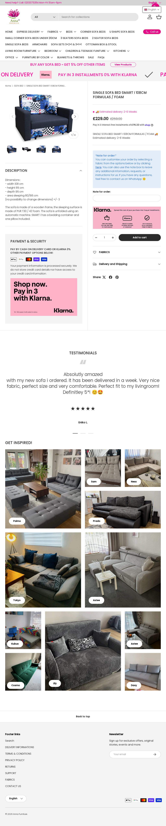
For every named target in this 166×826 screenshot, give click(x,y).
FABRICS (10, 780)
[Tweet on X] (104, 277)
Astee (96, 600)
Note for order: (102, 191)
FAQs (101, 57)
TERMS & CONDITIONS (18, 754)
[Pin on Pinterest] (117, 277)
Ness (134, 481)
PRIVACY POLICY (14, 760)
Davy (134, 685)
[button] (158, 16)
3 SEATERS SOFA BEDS (74, 38)
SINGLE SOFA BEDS (16, 44)
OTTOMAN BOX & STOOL (101, 44)
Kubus (15, 643)
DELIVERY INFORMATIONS (19, 747)
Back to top (83, 716)
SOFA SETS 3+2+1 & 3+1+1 (66, 44)
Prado (96, 521)
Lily (55, 683)
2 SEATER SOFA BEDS (105, 38)
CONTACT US (13, 786)
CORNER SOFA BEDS (93, 32)
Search (9, 741)
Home (8, 85)
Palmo (17, 521)
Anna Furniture (20, 814)
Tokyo (17, 600)
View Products (123, 64)
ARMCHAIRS (39, 44)
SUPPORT (10, 773)
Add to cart (140, 237)
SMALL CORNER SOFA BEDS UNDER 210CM (31, 38)
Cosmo (15, 685)
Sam (93, 481)
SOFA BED (18, 85)
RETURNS (10, 767)
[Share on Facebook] (110, 277)
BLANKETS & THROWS (70, 57)
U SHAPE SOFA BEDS (122, 32)
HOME (9, 32)
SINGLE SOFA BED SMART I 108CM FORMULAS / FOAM (45, 85)
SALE (91, 57)
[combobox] (84, 17)
